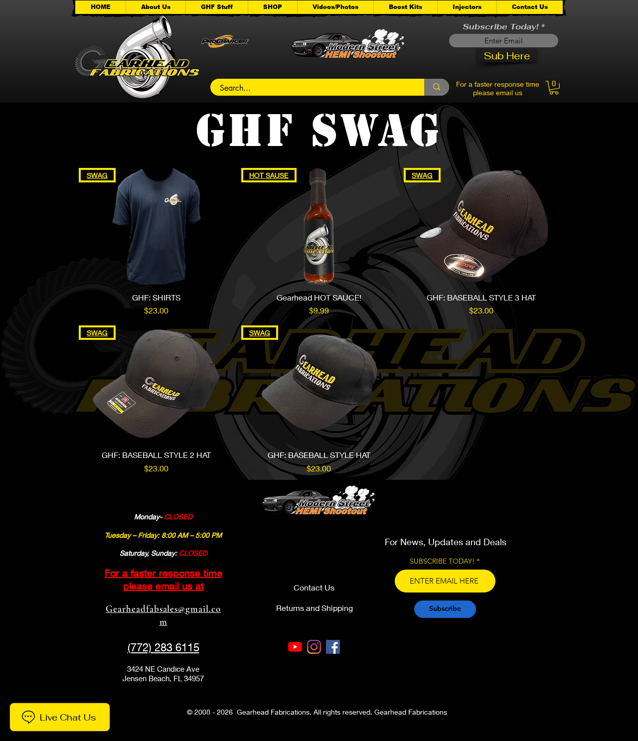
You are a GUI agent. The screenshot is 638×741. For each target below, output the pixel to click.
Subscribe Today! (500, 27)
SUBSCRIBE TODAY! (442, 561)
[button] (216, 7)
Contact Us (314, 587)
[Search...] (436, 87)
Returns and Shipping (314, 607)
